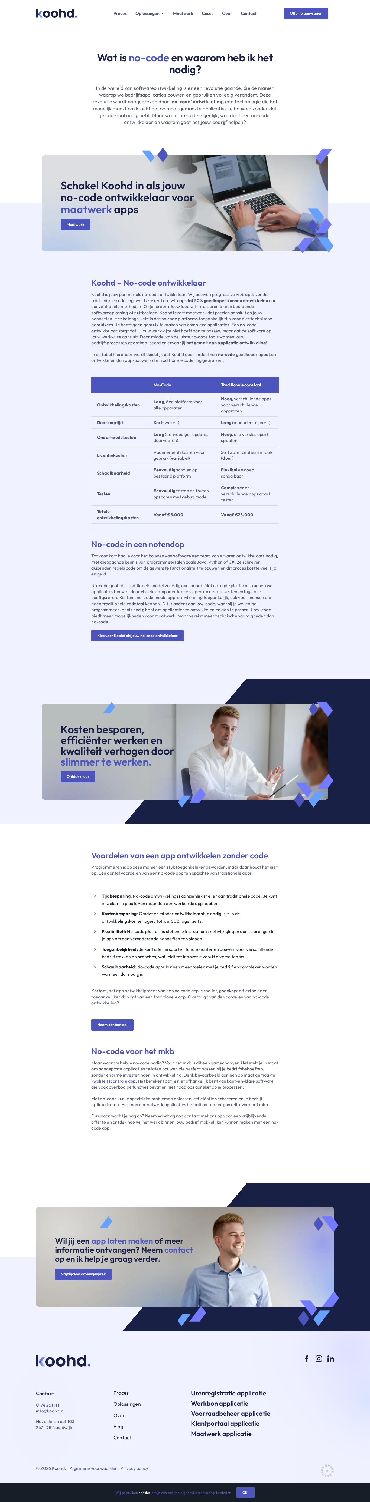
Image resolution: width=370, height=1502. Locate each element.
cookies (145, 1492)
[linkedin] (330, 1358)
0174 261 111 (47, 1405)
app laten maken (122, 1241)
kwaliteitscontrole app (113, 1081)
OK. (245, 1492)
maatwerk (86, 209)
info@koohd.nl (50, 1411)
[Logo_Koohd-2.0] (56, 11)
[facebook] (306, 1358)
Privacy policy (134, 1468)
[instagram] (319, 1358)
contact (178, 1250)
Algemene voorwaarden (94, 1468)
